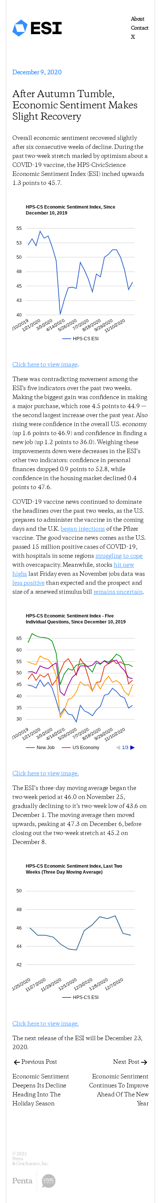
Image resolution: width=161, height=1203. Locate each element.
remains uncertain (118, 592)
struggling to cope (119, 556)
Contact (140, 28)
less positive (28, 583)
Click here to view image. (45, 774)
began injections (83, 529)
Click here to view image (45, 365)
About (138, 19)
